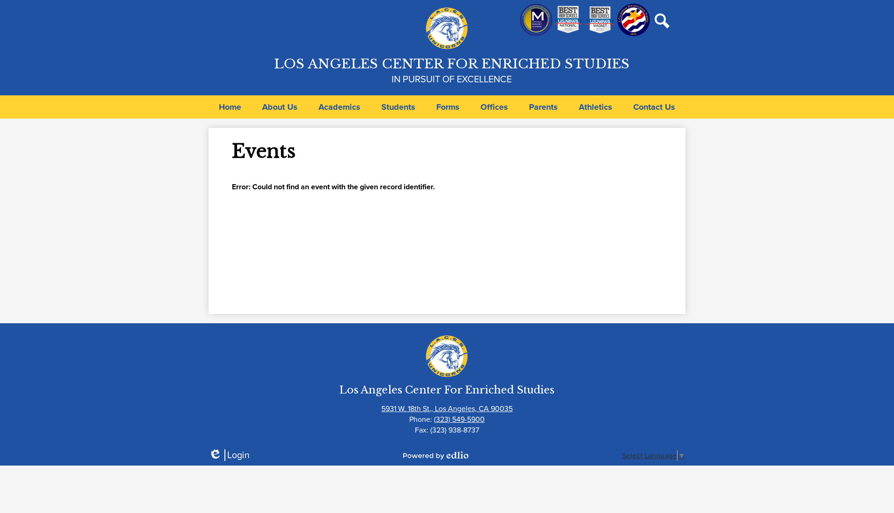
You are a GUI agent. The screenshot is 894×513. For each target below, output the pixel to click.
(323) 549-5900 (459, 419)
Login (229, 455)
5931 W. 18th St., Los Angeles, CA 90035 (447, 408)
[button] (279, 107)
